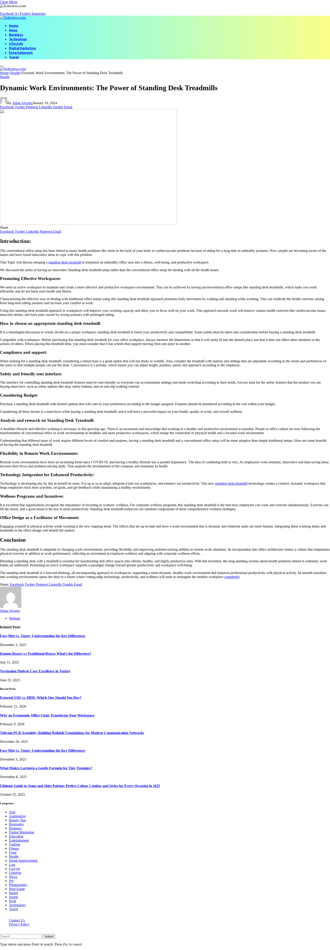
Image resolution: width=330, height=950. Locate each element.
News (13, 30)
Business (16, 34)
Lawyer (14, 869)
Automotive (17, 816)
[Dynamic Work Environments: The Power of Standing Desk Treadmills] (88, 223)
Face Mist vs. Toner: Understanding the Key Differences (42, 636)
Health (4, 77)
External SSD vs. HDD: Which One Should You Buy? (40, 697)
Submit (48, 936)
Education (16, 836)
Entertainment (21, 52)
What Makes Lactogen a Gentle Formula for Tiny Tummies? (46, 768)
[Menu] (2, 66)
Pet (11, 881)
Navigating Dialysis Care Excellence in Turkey (35, 671)
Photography (18, 885)
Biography (16, 824)
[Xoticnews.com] (13, 18)
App (12, 812)
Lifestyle (16, 43)
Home (13, 25)
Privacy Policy (19, 924)
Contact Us (17, 920)
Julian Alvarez (22, 103)
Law (12, 864)
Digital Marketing (22, 48)
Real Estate (17, 889)
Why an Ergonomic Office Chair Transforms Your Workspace (47, 715)
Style (12, 901)
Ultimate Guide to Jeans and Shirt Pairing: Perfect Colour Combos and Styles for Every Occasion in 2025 (80, 786)
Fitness (14, 848)
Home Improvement (23, 860)
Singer (13, 893)
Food (12, 852)
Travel (14, 57)
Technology (18, 39)
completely (232, 577)
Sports (13, 897)
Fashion (14, 844)
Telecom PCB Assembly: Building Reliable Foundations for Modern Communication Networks (72, 733)
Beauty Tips (17, 820)
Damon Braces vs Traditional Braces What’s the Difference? (45, 653)
